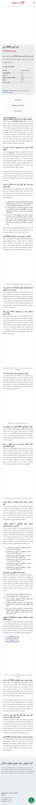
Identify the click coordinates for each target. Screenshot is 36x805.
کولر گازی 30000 (12, 90)
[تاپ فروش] (18, 2)
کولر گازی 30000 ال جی (12, 637)
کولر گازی (19, 90)
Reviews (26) (18, 111)
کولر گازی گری (26, 90)
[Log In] (5, 3)
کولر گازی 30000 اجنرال (12, 641)
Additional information (18, 105)
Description (18, 100)
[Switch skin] (2, 3)
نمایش (4, 117)
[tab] (18, 100)
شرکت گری (11, 152)
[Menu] (34, 3)
